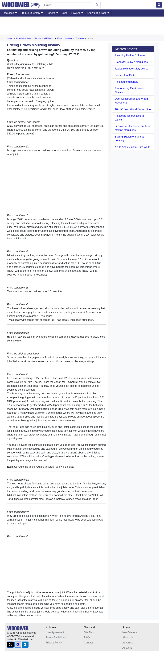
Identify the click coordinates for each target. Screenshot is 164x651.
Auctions (127, 647)
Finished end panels (126, 81)
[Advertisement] (82, 26)
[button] (10, 645)
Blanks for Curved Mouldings (131, 62)
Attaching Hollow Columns (130, 55)
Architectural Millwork (44, 38)
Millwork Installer (64, 38)
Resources (8, 13)
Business (80, 38)
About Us (127, 637)
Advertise (127, 642)
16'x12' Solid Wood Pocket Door (133, 109)
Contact (88, 642)
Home (9, 38)
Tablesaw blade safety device (131, 68)
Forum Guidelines (55, 637)
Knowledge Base (97, 13)
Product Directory (30, 13)
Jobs (64, 13)
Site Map (89, 632)
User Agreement (54, 632)
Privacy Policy (53, 642)
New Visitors (129, 632)
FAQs (87, 637)
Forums (51, 13)
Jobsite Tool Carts (125, 75)
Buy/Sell (76, 13)
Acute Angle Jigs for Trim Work (132, 147)
